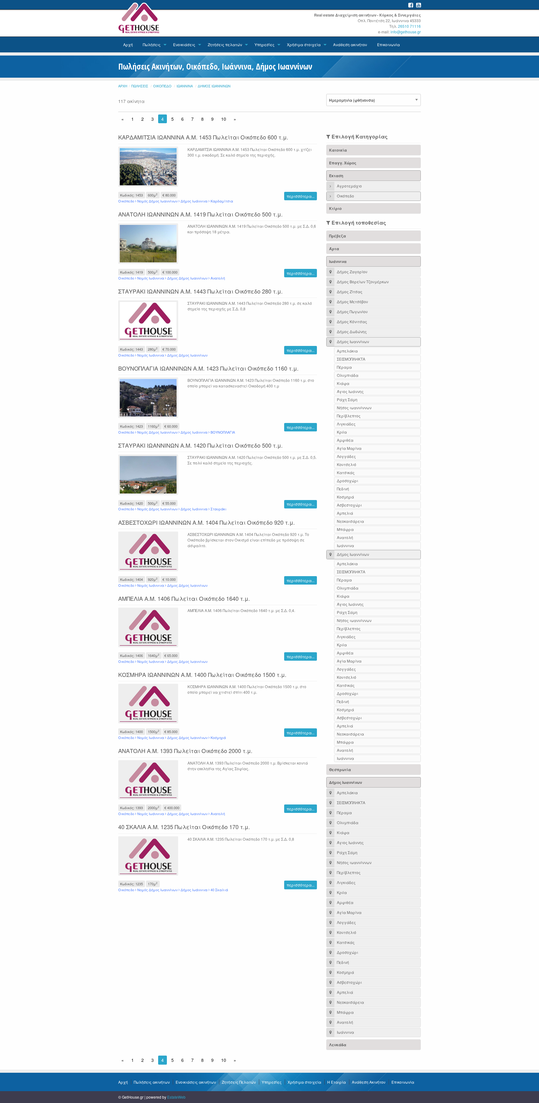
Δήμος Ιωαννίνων (214, 85)
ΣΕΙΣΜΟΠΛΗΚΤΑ (351, 359)
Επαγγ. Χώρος (342, 163)
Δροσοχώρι (347, 480)
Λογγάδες (346, 456)
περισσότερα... (300, 196)
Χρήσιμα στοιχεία (304, 44)
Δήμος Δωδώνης (351, 331)
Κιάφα (343, 383)
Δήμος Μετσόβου (352, 301)
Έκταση (336, 175)
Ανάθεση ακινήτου (350, 44)
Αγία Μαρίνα (349, 448)
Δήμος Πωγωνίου (352, 311)
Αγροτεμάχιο (349, 185)
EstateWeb (176, 1097)
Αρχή (128, 44)
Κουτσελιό (346, 464)
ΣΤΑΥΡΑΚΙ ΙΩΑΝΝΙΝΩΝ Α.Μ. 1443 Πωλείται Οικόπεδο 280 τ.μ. (200, 291)
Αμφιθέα (345, 440)
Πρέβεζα (337, 236)
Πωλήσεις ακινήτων (152, 1082)
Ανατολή (345, 537)
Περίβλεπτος (349, 415)
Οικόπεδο (162, 85)
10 (223, 119)
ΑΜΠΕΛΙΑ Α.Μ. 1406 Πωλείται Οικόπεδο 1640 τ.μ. (184, 598)
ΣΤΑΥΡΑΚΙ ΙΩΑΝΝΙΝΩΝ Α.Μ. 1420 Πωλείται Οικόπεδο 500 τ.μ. (200, 445)
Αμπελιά (345, 513)
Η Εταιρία (336, 1082)
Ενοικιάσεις (184, 44)
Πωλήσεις (152, 44)
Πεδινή (343, 488)
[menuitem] (128, 44)
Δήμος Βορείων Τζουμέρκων (362, 281)
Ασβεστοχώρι (349, 505)
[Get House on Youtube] (418, 5)
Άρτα (334, 248)
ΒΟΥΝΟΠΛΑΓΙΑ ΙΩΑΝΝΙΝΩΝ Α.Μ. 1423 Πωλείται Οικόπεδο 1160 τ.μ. (208, 368)
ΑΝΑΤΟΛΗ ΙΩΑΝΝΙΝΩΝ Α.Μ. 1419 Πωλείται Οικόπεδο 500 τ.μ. (200, 214)
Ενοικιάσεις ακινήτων (196, 1082)
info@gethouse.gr (406, 31)
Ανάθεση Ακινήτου (369, 1082)
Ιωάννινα (185, 85)
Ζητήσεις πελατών (225, 44)
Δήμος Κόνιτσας (351, 321)
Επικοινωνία (388, 44)
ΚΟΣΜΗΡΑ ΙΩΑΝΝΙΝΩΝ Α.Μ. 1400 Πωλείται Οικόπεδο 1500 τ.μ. (202, 674)
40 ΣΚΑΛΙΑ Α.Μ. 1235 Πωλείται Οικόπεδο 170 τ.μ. (184, 827)
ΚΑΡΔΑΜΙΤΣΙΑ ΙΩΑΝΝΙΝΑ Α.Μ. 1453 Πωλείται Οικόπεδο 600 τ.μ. (203, 137)
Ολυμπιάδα (347, 375)
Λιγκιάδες (346, 423)
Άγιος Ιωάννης (350, 391)
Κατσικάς (346, 472)
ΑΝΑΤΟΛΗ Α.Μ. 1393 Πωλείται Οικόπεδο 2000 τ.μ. (185, 750)
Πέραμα (344, 367)
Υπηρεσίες (264, 44)
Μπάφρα (345, 529)
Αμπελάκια (347, 350)
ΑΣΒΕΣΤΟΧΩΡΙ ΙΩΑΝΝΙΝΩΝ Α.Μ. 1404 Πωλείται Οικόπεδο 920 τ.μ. (206, 522)
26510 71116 (409, 26)
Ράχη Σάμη (347, 399)
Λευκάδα (337, 1044)
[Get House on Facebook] (410, 5)
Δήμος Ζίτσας (349, 291)
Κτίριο (335, 208)
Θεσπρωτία (340, 769)
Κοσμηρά (345, 496)
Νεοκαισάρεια (350, 521)
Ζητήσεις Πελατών (239, 1082)
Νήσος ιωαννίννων (354, 407)
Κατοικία (338, 150)
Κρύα (342, 432)
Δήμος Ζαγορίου (351, 271)
